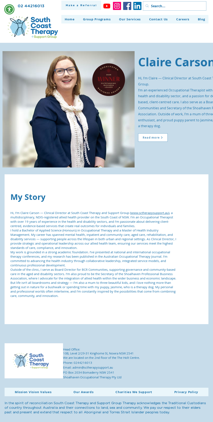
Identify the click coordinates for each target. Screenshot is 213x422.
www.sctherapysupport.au (149, 213)
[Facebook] (127, 6)
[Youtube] (107, 6)
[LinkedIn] (137, 6)
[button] (9, 9)
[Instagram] (117, 6)
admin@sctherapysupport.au (92, 367)
